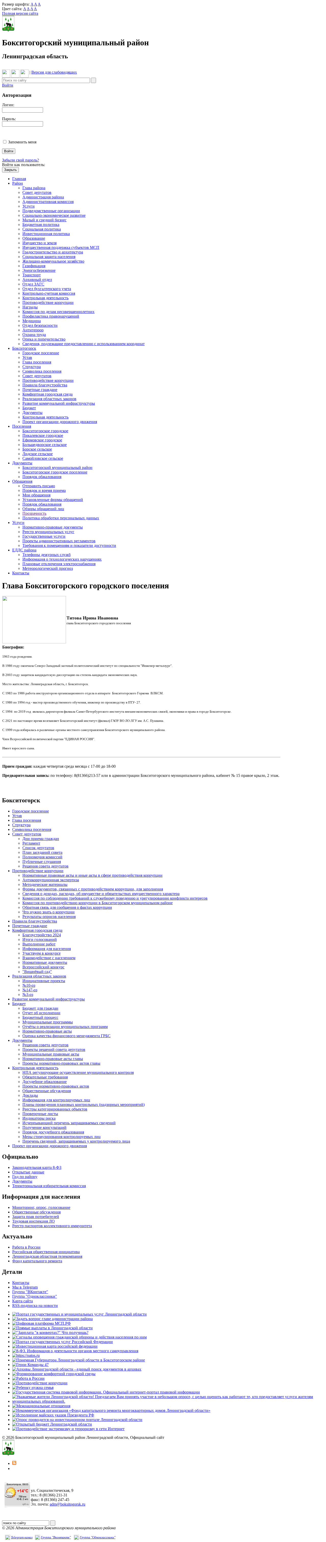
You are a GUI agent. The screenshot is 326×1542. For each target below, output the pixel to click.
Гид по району (24, 1176)
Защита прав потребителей (35, 1216)
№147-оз (29, 990)
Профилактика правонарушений (50, 316)
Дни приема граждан (40, 838)
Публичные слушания (41, 861)
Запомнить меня (22, 142)
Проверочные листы (40, 1114)
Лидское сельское (37, 454)
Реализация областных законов (49, 399)
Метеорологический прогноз (47, 568)
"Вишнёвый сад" (37, 971)
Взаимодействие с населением (48, 958)
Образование (33, 238)
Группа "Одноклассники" (34, 1296)
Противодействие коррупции (48, 302)
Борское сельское (37, 449)
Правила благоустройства (44, 385)
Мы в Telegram (25, 1287)
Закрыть (10, 170)
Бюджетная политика (40, 224)
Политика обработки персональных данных (60, 518)
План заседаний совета (42, 852)
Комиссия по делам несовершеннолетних (58, 311)
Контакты (20, 573)
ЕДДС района (24, 550)
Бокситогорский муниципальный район (57, 467)
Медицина (31, 321)
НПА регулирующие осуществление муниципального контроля (78, 1072)
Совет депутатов (36, 192)
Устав (27, 357)
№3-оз (27, 994)
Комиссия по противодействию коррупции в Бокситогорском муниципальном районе (97, 903)
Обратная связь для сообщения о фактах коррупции (67, 907)
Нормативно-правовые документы (52, 527)
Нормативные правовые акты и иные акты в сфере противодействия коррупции (92, 875)
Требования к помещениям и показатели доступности (69, 545)
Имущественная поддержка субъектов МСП (60, 247)
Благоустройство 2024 (41, 935)
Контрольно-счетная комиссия (48, 293)
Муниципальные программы (47, 1022)
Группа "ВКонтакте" (30, 1292)
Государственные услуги (43, 536)
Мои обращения (36, 495)
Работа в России (26, 1247)
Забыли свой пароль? (20, 160)
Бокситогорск (24, 348)
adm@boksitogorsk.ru (67, 1504)
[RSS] (14, 1463)
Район (17, 183)
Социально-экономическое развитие (54, 215)
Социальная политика (41, 229)
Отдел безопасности (40, 325)
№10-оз (28, 985)
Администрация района (43, 197)
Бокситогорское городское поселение (54, 472)
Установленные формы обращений (52, 499)
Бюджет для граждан (40, 1008)
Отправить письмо (38, 486)
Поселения (21, 426)
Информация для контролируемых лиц (56, 1100)
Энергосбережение (39, 270)
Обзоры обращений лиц (43, 509)
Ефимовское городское (42, 440)
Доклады (30, 1095)
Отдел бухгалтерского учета (46, 289)
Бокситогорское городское (45, 431)
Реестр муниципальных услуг (48, 532)
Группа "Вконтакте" (56, 1537)
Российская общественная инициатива (46, 1252)
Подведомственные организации (51, 211)
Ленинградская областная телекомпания (47, 1256)
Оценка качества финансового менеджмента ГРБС (66, 1036)
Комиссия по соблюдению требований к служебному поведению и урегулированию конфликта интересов (115, 898)
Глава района (33, 188)
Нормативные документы (44, 962)
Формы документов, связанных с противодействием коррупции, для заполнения (92, 889)
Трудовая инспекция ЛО (33, 1221)
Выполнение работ (39, 944)
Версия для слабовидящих (54, 72)
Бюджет (29, 408)
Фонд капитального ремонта (37, 1261)
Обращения (22, 481)
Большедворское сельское (44, 444)
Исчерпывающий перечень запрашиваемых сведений (69, 1123)
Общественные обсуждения (46, 1091)
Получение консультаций (44, 1127)
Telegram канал (22, 1537)
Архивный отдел (37, 279)
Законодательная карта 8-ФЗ (36, 1167)
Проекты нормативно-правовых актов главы (61, 1063)
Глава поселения (36, 362)
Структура (31, 366)
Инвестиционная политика (46, 234)
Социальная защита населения (48, 256)
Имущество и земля (39, 243)
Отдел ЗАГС (33, 284)
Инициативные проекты (43, 981)
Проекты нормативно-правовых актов (55, 1086)
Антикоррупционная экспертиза (50, 880)
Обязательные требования (45, 1077)
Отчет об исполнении (41, 1013)
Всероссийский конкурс (43, 967)
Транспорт (31, 275)
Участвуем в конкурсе (41, 953)
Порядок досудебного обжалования (53, 1132)
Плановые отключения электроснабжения (59, 564)
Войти (7, 85)
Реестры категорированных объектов (54, 1109)
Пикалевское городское (42, 435)
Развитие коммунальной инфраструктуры (58, 403)
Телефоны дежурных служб (46, 554)
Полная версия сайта (20, 13)
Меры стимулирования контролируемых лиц (61, 1136)
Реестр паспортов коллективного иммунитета (52, 1226)
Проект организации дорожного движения (59, 422)
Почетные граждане (39, 389)
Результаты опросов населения (49, 916)
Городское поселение (40, 353)
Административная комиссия (48, 201)
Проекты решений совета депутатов (53, 1049)
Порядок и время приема (44, 490)
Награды (30, 307)
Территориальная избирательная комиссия (49, 1186)
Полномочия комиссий (42, 857)
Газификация (33, 266)
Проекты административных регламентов (59, 541)
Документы (32, 412)
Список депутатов (38, 848)
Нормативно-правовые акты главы (52, 1059)
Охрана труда (34, 334)
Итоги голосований (39, 939)
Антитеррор (33, 330)
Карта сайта (22, 1301)
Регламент (31, 843)
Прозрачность (34, 513)
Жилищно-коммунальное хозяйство (53, 261)
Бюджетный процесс (40, 1017)
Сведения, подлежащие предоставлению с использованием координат (83, 344)
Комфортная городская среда (47, 394)
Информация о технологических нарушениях (62, 559)
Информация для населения (46, 948)
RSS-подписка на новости (35, 1305)
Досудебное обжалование (44, 1081)
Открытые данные (28, 1172)
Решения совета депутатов (45, 866)
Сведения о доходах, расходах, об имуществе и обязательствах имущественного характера (101, 893)
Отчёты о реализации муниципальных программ (65, 1026)
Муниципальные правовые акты (50, 1054)
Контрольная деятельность (45, 298)
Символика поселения (41, 371)
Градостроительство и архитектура (52, 252)
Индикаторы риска (39, 1118)
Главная (19, 179)
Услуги (28, 206)
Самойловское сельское (42, 458)
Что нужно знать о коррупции (48, 912)
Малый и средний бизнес (44, 220)
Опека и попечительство (43, 339)
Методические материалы (44, 884)
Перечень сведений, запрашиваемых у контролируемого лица (76, 1141)
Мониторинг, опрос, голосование (41, 1207)
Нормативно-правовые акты (47, 1031)
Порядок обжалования (41, 477)
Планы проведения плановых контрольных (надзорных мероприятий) (83, 1104)
